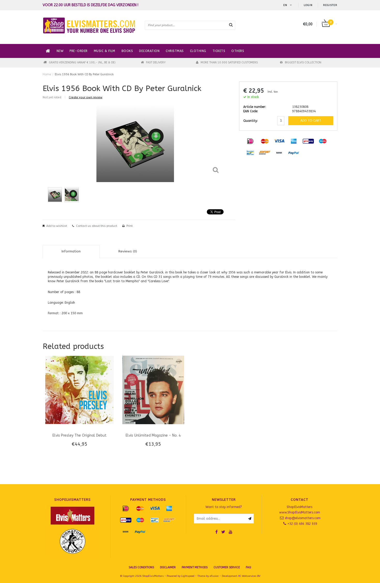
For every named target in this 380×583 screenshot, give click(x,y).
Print (129, 226)
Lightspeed (187, 576)
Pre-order (79, 51)
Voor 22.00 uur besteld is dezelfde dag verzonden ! (90, 5)
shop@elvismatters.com (303, 518)
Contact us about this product (96, 226)
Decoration (149, 51)
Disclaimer (168, 567)
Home (47, 74)
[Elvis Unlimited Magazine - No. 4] (153, 390)
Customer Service (227, 567)
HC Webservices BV (249, 576)
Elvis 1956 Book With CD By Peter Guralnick (84, 74)
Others (237, 51)
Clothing (198, 51)
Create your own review (85, 97)
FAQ (248, 567)
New (60, 51)
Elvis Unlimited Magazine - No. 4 (153, 435)
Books (127, 51)
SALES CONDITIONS (141, 567)
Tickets (218, 51)
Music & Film (104, 51)
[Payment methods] (250, 141)
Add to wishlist (56, 226)
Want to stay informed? (224, 507)
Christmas (175, 51)
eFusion (214, 576)
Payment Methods (195, 567)
